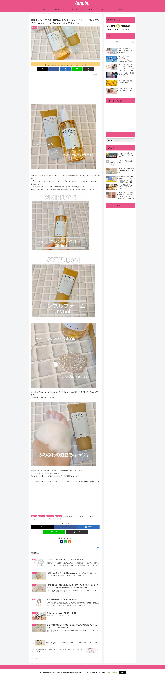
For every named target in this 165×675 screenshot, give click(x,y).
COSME (35, 516)
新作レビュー (51, 516)
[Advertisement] (65, 89)
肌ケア (54, 519)
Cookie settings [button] (112, 672)
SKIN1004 (67, 516)
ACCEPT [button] (122, 672)
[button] (88, 69)
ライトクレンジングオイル (39, 519)
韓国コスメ (59, 516)
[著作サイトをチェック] (61, 541)
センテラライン (94, 516)
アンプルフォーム (76, 516)
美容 (49, 519)
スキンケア (42, 516)
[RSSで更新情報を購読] (69, 541)
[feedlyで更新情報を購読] (65, 541)
